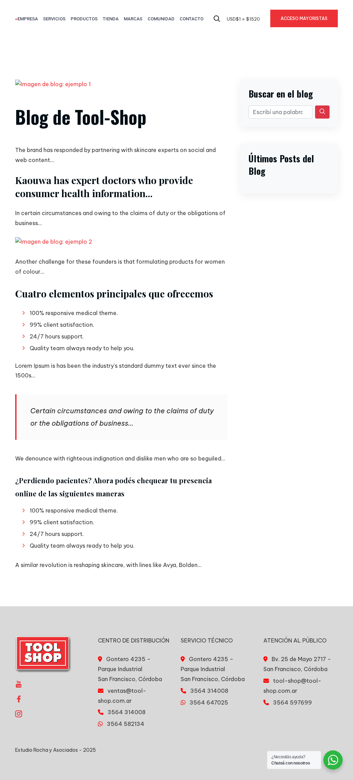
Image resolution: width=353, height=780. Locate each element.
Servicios (54, 18)
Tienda (111, 18)
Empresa (28, 18)
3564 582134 (125, 723)
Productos (84, 18)
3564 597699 (292, 702)
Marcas (133, 18)
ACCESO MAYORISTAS (304, 18)
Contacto (191, 18)
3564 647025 (209, 702)
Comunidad (161, 18)
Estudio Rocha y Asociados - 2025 (55, 750)
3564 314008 (126, 712)
